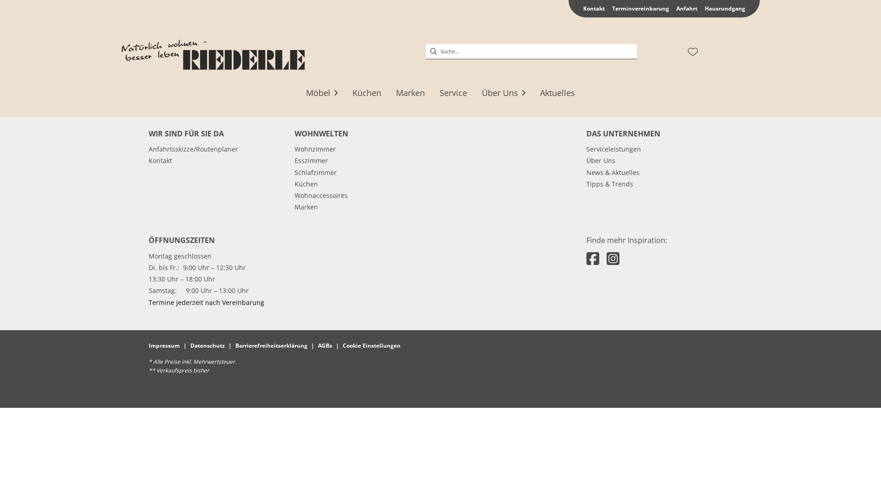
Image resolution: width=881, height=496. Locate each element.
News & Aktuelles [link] (613, 172)
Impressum (164, 345)
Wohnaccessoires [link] (321, 195)
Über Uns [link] (600, 160)
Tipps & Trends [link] (609, 184)
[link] (318, 92)
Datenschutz (207, 345)
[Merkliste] (693, 52)
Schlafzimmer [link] (316, 172)
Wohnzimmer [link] (315, 149)
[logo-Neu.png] (213, 51)
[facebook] (592, 258)
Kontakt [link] (594, 8)
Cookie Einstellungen (372, 345)
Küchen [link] (306, 184)
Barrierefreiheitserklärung (271, 345)
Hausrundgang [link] (725, 8)
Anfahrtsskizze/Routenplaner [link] (193, 149)
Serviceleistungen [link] (613, 149)
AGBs (325, 345)
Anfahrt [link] (686, 8)
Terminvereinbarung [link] (640, 8)
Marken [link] (306, 207)
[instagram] (613, 258)
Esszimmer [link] (311, 160)
